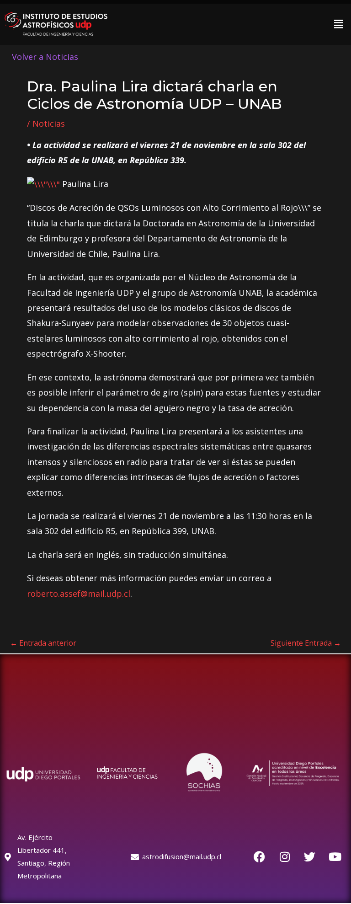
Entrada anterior (43, 643)
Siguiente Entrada (306, 643)
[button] (338, 23)
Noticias (48, 123)
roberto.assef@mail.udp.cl (78, 593)
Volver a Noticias (45, 56)
